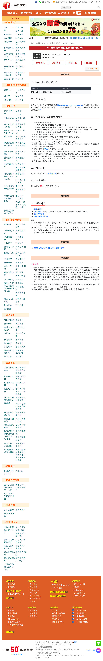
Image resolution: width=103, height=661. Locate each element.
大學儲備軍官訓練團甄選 (20, 487)
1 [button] (56, 35)
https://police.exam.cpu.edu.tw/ (70, 105)
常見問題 (11, 610)
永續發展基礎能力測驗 (9, 451)
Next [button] (97, 26)
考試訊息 (33, 587)
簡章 (39, 110)
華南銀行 (8, 343)
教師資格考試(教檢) (9, 472)
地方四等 (8, 38)
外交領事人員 (9, 49)
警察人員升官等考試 (9, 541)
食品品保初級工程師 (20, 138)
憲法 (41, 209)
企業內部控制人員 (20, 426)
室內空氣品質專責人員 (20, 168)
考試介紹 (40, 43)
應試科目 (56, 63)
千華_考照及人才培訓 (61, 585)
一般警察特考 (20, 91)
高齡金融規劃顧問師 (9, 444)
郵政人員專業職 (20, 300)
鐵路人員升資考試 (20, 534)
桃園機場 (19, 272)
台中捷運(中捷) (9, 273)
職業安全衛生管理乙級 (9, 131)
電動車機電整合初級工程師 (9, 198)
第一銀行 (19, 340)
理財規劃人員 (20, 384)
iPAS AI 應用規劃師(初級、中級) (21, 204)
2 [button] (59, 35)
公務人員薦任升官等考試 (9, 529)
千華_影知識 (57, 588)
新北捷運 (19, 305)
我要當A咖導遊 (81, 619)
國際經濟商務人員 (20, 55)
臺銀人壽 (8, 357)
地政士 (18, 114)
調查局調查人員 (20, 49)
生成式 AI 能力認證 (20, 197)
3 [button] (62, 35)
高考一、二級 (9, 28)
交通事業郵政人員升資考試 (9, 567)
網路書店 (12, 13)
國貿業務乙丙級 (20, 153)
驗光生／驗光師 (20, 119)
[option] (65, 27)
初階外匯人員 (9, 377)
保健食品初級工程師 (9, 144)
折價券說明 (56, 616)
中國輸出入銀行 (20, 328)
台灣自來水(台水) (20, 254)
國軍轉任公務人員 (20, 74)
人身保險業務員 (9, 369)
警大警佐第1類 (9, 553)
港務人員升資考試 (20, 547)
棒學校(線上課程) (31, 13)
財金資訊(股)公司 (19, 351)
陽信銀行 (19, 343)
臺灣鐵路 (8, 309)
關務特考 (19, 38)
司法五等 (19, 100)
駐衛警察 (8, 305)
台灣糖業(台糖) (21, 248)
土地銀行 (19, 357)
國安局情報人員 (9, 55)
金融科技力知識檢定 (20, 399)
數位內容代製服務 (58, 596)
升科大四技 (9, 510)
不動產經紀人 (9, 119)
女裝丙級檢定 (9, 165)
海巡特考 (8, 42)
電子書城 (33, 616)
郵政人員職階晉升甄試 (20, 528)
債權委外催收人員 (20, 377)
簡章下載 (72, 63)
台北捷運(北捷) (9, 267)
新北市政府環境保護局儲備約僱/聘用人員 (9, 287)
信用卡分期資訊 (58, 613)
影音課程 (11, 587)
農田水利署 (20, 259)
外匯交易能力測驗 (20, 420)
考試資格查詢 (35, 598)
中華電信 (8, 243)
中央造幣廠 (20, 276)
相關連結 (90, 13)
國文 (36, 209)
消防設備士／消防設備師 (20, 145)
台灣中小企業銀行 (9, 328)
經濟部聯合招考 (20, 226)
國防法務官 (9, 79)
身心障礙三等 (20, 61)
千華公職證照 (80, 610)
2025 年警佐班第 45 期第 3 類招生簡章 (49, 248)
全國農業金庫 (20, 334)
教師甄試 (19, 471)
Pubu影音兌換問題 (15, 625)
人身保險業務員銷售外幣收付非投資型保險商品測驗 (20, 455)
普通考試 (19, 31)
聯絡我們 (21, 654)
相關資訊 (89, 63)
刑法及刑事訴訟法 (41, 216)
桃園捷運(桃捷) (21, 267)
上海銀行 (19, 324)
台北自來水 (9, 253)
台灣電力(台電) (9, 248)
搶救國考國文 (80, 616)
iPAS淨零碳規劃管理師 (9, 187)
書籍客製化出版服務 (59, 592)
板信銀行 (8, 340)
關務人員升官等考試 (9, 547)
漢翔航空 (8, 259)
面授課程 (50, 13)
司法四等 (8, 100)
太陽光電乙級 (20, 191)
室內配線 (19, 186)
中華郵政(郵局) (9, 232)
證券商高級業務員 (20, 438)
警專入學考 (20, 510)
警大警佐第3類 (9, 559)
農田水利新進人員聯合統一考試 (80, 38)
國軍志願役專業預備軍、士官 (9, 487)
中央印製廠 (9, 280)
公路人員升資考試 (20, 541)
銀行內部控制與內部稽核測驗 (20, 391)
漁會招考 (19, 283)
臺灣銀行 (19, 320)
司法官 (7, 96)
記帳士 (18, 111)
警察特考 (8, 90)
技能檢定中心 (79, 593)
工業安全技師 (20, 131)
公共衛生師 (20, 164)
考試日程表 (34, 590)
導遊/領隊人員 (9, 112)
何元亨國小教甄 (81, 622)
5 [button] (68, 35)
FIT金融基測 (9, 320)
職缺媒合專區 (79, 596)
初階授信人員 (9, 384)
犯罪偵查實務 (39, 214)
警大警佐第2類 (21, 553)
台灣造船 (8, 263)
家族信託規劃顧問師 (20, 444)
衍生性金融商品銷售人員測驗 (9, 400)
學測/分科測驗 (9, 515)
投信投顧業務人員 (9, 414)
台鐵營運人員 (20, 288)
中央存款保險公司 (9, 351)
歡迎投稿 (10, 632)
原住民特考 (9, 60)
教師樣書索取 (57, 622)
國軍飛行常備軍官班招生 (9, 496)
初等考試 (8, 35)
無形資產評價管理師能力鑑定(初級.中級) (9, 435)
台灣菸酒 (19, 243)
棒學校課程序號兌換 (16, 594)
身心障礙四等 (9, 67)
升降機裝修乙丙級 (20, 181)
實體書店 (33, 610)
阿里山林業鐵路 (9, 300)
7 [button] (74, 35)
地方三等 (19, 35)
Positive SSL (91, 650)
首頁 (32, 43)
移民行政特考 (20, 43)
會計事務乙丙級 (9, 153)
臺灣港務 (19, 263)
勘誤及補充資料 (14, 622)
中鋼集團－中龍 (20, 238)
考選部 (77, 587)
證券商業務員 (20, 432)
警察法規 (37, 211)
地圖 (75, 642)
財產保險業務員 (9, 426)
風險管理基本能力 (20, 414)
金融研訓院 (78, 590)
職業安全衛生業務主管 (9, 212)
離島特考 (19, 79)
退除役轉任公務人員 (9, 74)
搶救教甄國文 (80, 613)
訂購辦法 (55, 610)
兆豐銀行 (8, 333)
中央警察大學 (51, 173)
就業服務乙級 (9, 159)
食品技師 (8, 137)
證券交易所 (20, 347)
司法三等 (19, 96)
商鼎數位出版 (79, 584)
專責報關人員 (20, 159)
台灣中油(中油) (21, 232)
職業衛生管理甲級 (20, 125)
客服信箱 (11, 616)
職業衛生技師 (20, 175)
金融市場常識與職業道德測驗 (20, 370)
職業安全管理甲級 (9, 125)
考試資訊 (63, 13)
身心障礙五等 (20, 67)
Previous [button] (33, 26)
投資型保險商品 (9, 420)
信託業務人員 (9, 390)
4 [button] (65, 35)
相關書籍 (93, 69)
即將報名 (33, 584)
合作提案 (14, 654)
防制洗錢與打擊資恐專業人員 (20, 406)
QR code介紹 (13, 619)
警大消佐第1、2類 (20, 559)
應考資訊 (40, 63)
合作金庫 (8, 324)
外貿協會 (19, 280)
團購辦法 (55, 619)
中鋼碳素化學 (20, 294)
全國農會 (8, 225)
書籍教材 (11, 584)
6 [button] (71, 35)
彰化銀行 (8, 347)
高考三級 (19, 27)
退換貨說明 (12, 613)
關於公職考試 (35, 596)
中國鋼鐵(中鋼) (9, 238)
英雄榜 (32, 601)
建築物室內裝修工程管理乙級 (9, 176)
